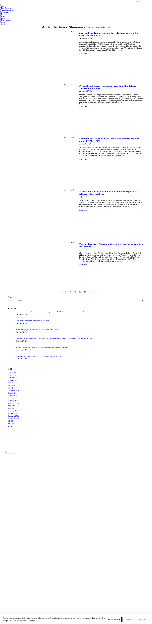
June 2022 (11, 383)
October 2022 (12, 375)
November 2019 (13, 418)
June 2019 (11, 424)
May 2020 (11, 408)
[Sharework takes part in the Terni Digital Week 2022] (80, 437)
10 (70, 292)
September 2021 (13, 395)
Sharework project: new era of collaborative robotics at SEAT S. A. (39, 330)
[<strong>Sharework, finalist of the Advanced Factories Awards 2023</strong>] (20, 437)
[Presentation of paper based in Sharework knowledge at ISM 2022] (63, 437)
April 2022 (11, 388)
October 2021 (12, 393)
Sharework (77, 27)
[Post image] (11, 314)
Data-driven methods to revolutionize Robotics (32, 321)
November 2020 (13, 403)
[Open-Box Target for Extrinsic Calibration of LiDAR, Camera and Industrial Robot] (55, 437)
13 (85, 292)
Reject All (129, 619)
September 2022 (13, 378)
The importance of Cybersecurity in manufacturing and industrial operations (42, 347)
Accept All (142, 619)
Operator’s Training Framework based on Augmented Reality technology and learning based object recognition (55, 338)
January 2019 (12, 426)
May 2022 (11, 385)
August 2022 (12, 380)
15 (95, 292)
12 (80, 292)
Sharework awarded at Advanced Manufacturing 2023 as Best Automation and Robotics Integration (51, 312)
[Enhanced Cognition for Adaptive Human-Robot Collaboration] (72, 437)
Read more (31, 621)
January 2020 (12, 413)
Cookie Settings (113, 619)
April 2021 (11, 398)
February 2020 (13, 411)
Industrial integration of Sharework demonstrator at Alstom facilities (39, 356)
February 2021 (13, 401)
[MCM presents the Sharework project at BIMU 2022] (89, 437)
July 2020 (11, 406)
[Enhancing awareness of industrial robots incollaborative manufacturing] (12, 437)
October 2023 (12, 373)
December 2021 (13, 390)
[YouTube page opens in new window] (107, 457)
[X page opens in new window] (104, 457)
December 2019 (13, 416)
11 (75, 292)
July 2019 (11, 421)
